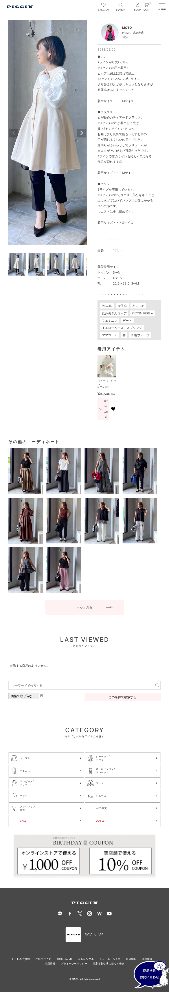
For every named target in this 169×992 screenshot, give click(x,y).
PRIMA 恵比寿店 (133, 32)
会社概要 (147, 959)
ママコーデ (109, 335)
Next (81, 133)
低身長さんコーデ (114, 313)
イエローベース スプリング (122, 328)
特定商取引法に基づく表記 (108, 963)
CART (147, 7)
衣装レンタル (86, 959)
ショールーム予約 (109, 959)
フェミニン (109, 320)
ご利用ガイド (43, 959)
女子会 (122, 306)
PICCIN (107, 306)
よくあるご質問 (20, 959)
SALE (23, 820)
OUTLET (101, 820)
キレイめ (138, 306)
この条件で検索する (122, 697)
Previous (13, 133)
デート (127, 320)
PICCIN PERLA (142, 313)
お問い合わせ (64, 959)
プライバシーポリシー (74, 963)
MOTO (127, 27)
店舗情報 (131, 959)
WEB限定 (101, 808)
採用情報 (50, 963)
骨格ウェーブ (140, 335)
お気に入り (103, 9)
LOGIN (137, 9)
